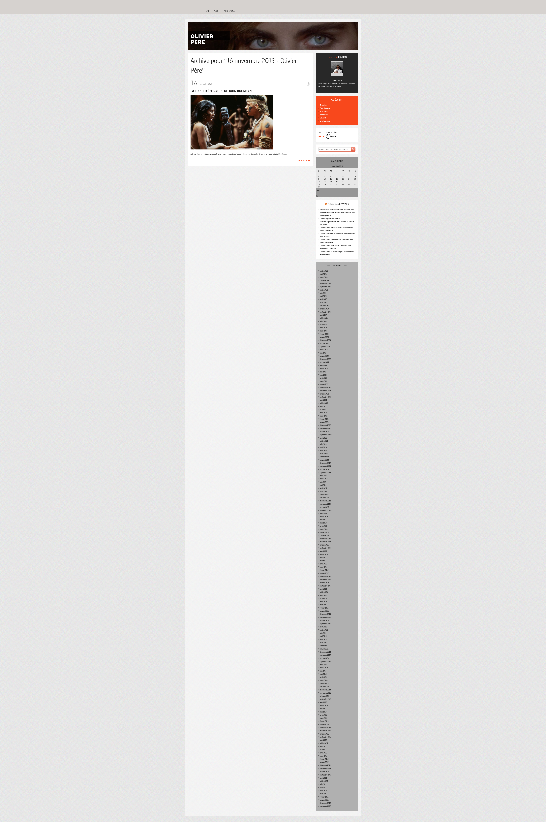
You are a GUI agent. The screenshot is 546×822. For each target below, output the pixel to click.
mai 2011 (323, 787)
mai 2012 (323, 749)
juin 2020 (323, 444)
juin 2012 (323, 746)
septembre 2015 (325, 623)
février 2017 (324, 570)
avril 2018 (323, 526)
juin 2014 (323, 671)
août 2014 (323, 664)
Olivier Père (337, 80)
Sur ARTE (323, 118)
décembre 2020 (325, 425)
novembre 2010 (325, 806)
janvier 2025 (324, 305)
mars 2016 (323, 605)
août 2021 (323, 400)
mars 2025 (323, 302)
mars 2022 (323, 381)
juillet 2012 (324, 743)
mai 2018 (323, 523)
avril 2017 (323, 564)
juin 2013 (323, 709)
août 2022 (323, 365)
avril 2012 (323, 753)
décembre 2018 (325, 501)
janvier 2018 (324, 535)
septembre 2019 (325, 472)
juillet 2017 (324, 554)
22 (355, 182)
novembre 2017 (325, 542)
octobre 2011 (324, 771)
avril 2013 (323, 715)
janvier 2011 (324, 800)
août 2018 (323, 513)
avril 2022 (323, 378)
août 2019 (323, 475)
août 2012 (323, 740)
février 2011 (324, 797)
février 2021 (324, 419)
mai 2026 (323, 274)
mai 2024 (323, 324)
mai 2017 (323, 560)
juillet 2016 (324, 592)
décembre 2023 (325, 340)
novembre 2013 (325, 693)
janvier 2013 (324, 724)
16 (319, 182)
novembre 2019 (325, 466)
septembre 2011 (325, 775)
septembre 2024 (325, 312)
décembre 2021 (325, 387)
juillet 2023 (324, 350)
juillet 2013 (324, 705)
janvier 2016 (324, 611)
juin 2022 (323, 372)
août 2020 (323, 438)
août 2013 (323, 702)
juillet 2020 (324, 441)
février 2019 (324, 494)
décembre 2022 (325, 359)
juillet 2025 (324, 290)
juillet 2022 (324, 368)
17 (325, 182)
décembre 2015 (325, 614)
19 (337, 182)
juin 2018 (323, 520)
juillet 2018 (324, 516)
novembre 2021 (325, 390)
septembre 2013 (325, 699)
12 (337, 179)
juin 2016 (323, 595)
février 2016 (324, 608)
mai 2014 (323, 674)
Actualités (323, 105)
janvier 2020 (324, 460)
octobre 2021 (324, 394)
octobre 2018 (324, 507)
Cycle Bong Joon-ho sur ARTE (330, 218)
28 (349, 184)
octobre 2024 (324, 309)
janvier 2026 (324, 280)
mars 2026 (323, 277)
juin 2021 (323, 406)
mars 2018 (323, 529)
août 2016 (323, 589)
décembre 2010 (325, 803)
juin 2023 (323, 353)
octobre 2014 (324, 658)
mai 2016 (323, 598)
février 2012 (324, 759)
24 (325, 184)
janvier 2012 (324, 762)
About (216, 11)
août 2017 (323, 551)
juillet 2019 (324, 479)
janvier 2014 (324, 686)
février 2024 (324, 334)
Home (207, 11)
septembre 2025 (325, 287)
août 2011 (323, 778)
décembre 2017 (325, 538)
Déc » (318, 196)
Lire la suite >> (303, 161)
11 (331, 179)
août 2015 (323, 627)
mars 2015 (323, 642)
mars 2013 (323, 718)
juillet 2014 (324, 668)
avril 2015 (323, 639)
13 (343, 179)
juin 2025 (323, 293)
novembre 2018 (325, 504)
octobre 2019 (324, 469)
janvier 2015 (324, 649)
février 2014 (324, 683)
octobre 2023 (324, 343)
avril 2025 (323, 299)
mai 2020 (323, 447)
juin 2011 (323, 784)
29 (355, 184)
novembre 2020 (325, 428)
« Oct (317, 190)
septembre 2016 (325, 586)
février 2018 (324, 532)
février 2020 (324, 457)
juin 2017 (323, 557)
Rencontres (324, 114)
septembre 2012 (325, 737)
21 (349, 182)
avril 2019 (323, 488)
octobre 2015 (324, 620)
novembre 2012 (325, 731)
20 (343, 182)
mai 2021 (323, 409)
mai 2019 (323, 485)
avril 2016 (323, 601)
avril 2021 (323, 412)
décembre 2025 (325, 283)
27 (343, 184)
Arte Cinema (229, 11)
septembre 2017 (325, 548)
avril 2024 (323, 328)
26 (337, 184)
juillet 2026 (324, 271)
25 (331, 184)
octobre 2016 (324, 583)
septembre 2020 (325, 434)
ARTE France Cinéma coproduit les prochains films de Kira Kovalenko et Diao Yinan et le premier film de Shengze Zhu (337, 212)
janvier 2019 (324, 497)
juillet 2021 (324, 403)
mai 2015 (323, 636)
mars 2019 (323, 491)
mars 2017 (323, 567)
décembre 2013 (325, 690)
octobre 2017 (324, 545)
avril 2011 (323, 790)
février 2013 (324, 721)
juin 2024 (323, 321)
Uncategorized (325, 121)
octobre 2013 (324, 696)
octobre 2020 (324, 431)
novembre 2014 (325, 655)
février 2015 (324, 646)
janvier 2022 (324, 384)
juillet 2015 (324, 630)
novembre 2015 (325, 617)
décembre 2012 (325, 727)
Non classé (323, 111)
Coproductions (325, 108)
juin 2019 (323, 482)
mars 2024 (323, 331)
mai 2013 (323, 712)
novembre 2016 (325, 579)
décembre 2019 (325, 463)
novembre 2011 (325, 768)
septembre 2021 (325, 397)
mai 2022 (323, 375)
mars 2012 (323, 756)
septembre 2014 (325, 661)
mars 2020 (323, 453)
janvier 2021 (324, 422)
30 (319, 187)
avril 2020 (323, 450)
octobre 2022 (324, 362)
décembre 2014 (325, 652)
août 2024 (323, 315)
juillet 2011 (324, 781)
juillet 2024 (324, 318)
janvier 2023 (324, 356)
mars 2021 (323, 416)
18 (331, 182)
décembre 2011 (325, 765)
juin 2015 (323, 633)
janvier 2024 (324, 337)
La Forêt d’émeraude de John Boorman (221, 91)
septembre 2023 (325, 346)
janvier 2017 (324, 573)
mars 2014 (323, 680)
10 (325, 179)
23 (319, 184)
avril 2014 (323, 677)
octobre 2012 (324, 734)
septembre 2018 (325, 510)
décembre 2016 (325, 576)
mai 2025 (323, 296)
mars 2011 (323, 793)
